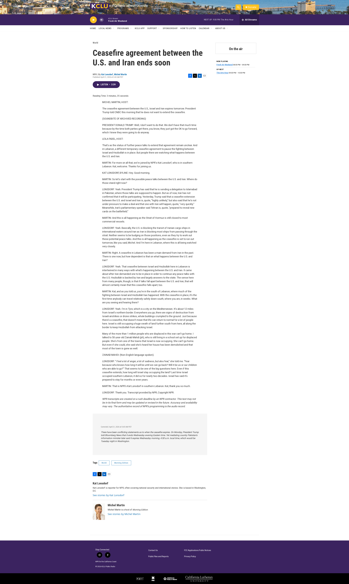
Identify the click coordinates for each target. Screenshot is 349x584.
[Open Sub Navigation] (113, 28)
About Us (220, 28)
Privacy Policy (190, 556)
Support (152, 28)
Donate (252, 7)
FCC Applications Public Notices (197, 550)
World (95, 42)
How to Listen (188, 28)
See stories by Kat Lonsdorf (108, 495)
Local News (105, 28)
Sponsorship (170, 28)
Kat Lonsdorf (107, 74)
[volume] (101, 20)
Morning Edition (121, 463)
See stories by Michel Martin (124, 514)
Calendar (204, 28)
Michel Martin (120, 74)
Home (93, 28)
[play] (93, 19)
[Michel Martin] (99, 511)
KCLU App (140, 28)
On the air (236, 49)
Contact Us (153, 550)
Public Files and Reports (158, 556)
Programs (123, 28)
